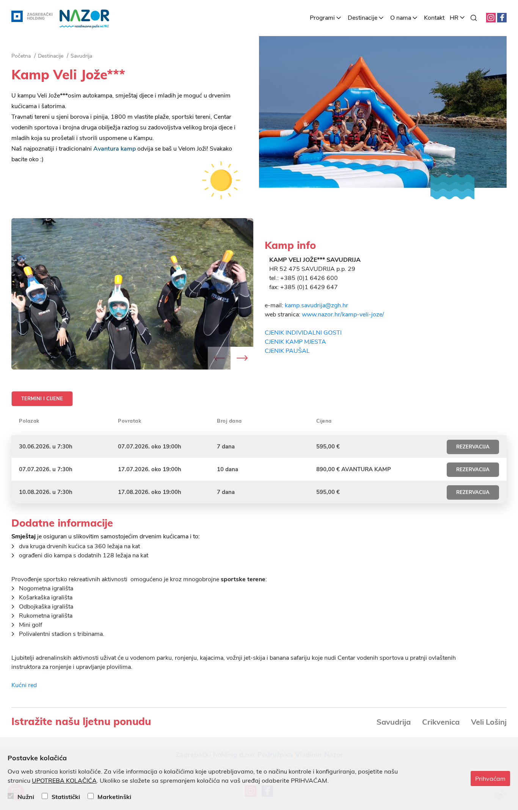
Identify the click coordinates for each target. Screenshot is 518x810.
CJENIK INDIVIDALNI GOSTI (303, 333)
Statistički (66, 797)
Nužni (25, 797)
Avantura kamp (114, 149)
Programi (322, 18)
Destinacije (362, 18)
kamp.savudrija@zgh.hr (316, 305)
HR (454, 18)
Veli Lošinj (489, 722)
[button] (242, 358)
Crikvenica (441, 722)
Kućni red (24, 685)
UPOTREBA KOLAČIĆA (64, 781)
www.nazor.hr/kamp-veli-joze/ (343, 314)
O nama (400, 18)
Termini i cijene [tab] (42, 398)
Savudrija (394, 722)
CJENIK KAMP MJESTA (295, 342)
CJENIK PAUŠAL (287, 351)
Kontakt (434, 18)
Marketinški (114, 797)
